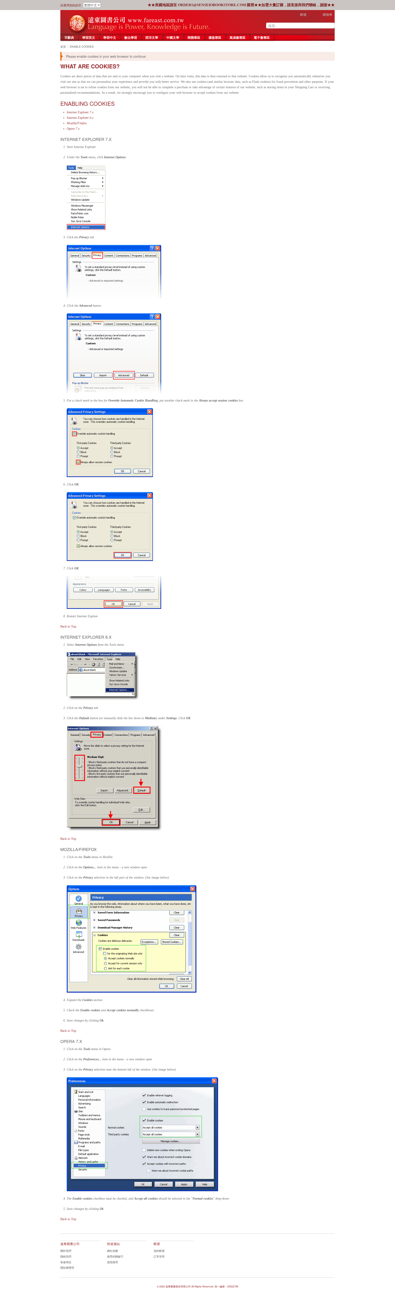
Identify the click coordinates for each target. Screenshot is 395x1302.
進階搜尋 (112, 1262)
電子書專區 (262, 37)
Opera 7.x (73, 128)
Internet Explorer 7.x (80, 112)
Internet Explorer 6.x (80, 117)
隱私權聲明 (67, 1267)
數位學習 (130, 37)
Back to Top (68, 626)
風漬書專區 (238, 37)
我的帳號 (159, 1251)
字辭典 (69, 37)
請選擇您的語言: (71, 5)
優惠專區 (214, 37)
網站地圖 (112, 1251)
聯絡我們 (65, 1256)
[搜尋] (331, 26)
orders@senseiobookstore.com (212, 5)
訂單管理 (159, 1256)
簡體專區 (193, 37)
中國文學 (172, 37)
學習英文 (88, 37)
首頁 (63, 46)
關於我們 (65, 1251)
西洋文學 (151, 37)
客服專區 (65, 1262)
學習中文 (109, 37)
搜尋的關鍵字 (115, 1256)
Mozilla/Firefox (77, 123)
